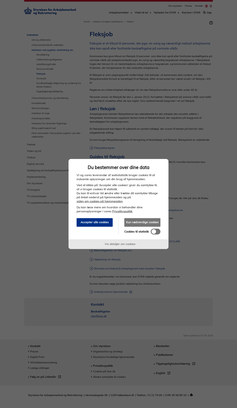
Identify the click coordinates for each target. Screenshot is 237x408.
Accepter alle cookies (95, 222)
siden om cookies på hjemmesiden (100, 201)
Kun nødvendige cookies (142, 222)
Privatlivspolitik (122, 211)
